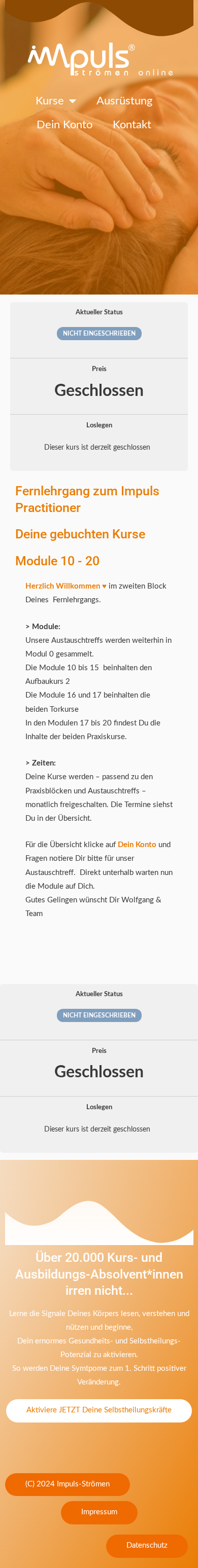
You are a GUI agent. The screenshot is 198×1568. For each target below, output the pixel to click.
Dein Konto (64, 124)
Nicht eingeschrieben (99, 334)
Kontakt (132, 124)
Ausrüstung (124, 100)
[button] (67, 1485)
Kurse (50, 100)
